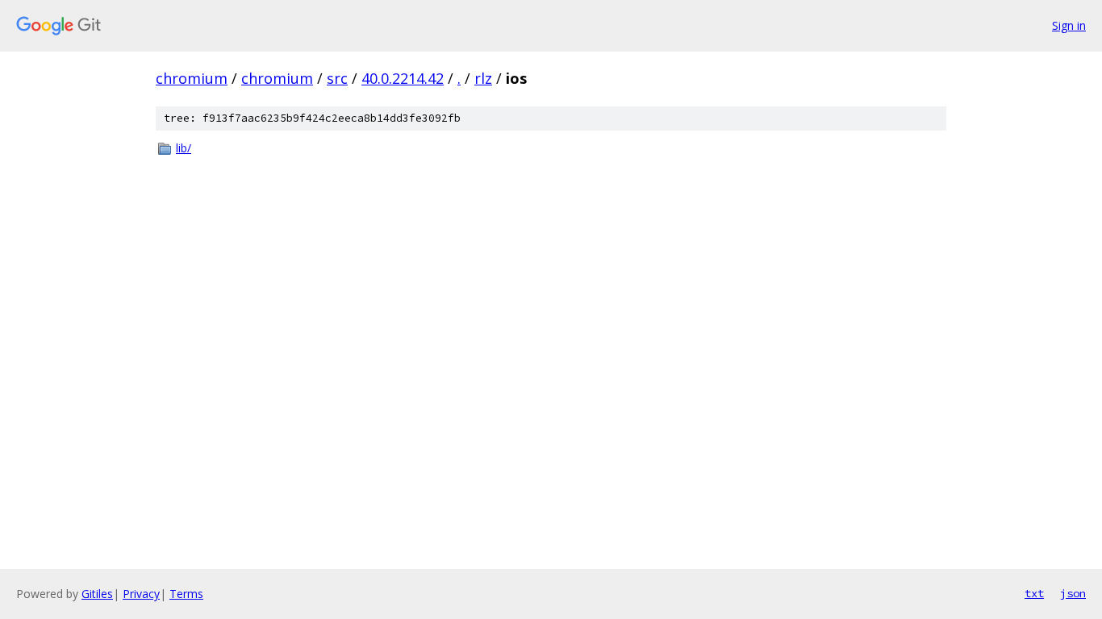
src (337, 78)
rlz (483, 78)
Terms (186, 593)
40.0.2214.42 (402, 78)
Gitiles (97, 593)
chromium (191, 78)
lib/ (183, 148)
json (1073, 593)
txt (1034, 593)
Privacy (141, 593)
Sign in (1069, 25)
